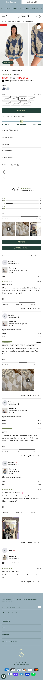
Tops (18, 21)
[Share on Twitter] (12, 165)
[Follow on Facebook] (3, 612)
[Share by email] (18, 165)
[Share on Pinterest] (15, 165)
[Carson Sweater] (3, 88)
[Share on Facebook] (9, 165)
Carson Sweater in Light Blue (18, 271)
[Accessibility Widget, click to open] (3, 676)
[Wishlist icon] (37, 16)
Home (4, 21)
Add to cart (21, 110)
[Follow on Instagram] (8, 612)
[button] (11, 74)
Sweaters (11, 21)
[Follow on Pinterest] (12, 612)
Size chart (37, 94)
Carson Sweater (14, 472)
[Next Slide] (39, 229)
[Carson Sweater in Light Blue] (7, 88)
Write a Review (25, 248)
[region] (21, 229)
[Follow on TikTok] (16, 612)
